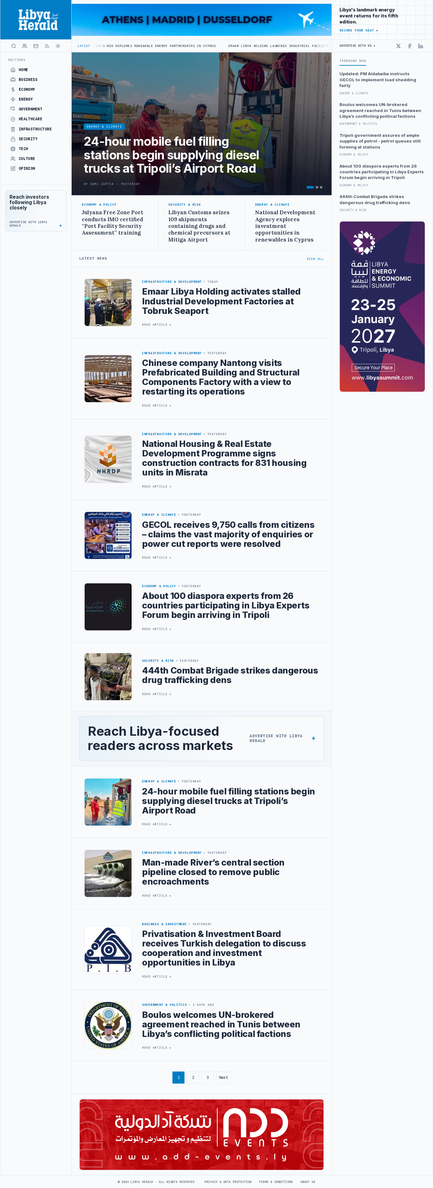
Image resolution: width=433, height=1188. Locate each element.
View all (315, 259)
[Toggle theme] (58, 46)
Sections (16, 60)
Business (28, 79)
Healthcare (30, 119)
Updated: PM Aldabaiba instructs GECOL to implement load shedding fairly (377, 79)
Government (30, 109)
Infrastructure (35, 129)
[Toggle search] (13, 46)
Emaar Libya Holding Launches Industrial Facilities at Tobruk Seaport (236, 46)
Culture (27, 158)
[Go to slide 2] (317, 187)
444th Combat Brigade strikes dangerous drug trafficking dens (374, 199)
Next (223, 1077)
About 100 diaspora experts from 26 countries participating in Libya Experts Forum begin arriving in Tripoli (381, 171)
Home (23, 70)
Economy (27, 89)
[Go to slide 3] (321, 187)
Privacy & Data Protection (227, 1182)
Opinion (27, 168)
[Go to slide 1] (310, 187)
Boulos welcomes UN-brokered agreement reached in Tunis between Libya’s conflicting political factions (380, 110)
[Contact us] (35, 46)
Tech (23, 149)
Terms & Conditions (276, 1182)
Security (28, 139)
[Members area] (24, 46)
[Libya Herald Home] (35, 19)
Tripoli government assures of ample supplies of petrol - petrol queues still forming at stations (380, 141)
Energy (26, 99)
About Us (308, 1182)
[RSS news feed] (46, 46)
